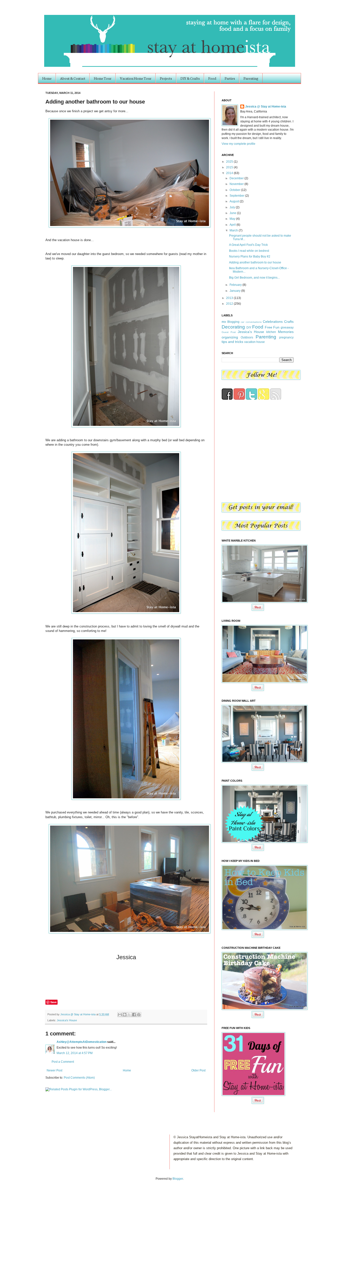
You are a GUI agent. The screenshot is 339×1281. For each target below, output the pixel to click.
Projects (166, 78)
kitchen (271, 332)
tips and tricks (232, 342)
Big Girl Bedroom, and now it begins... (254, 277)
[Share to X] (129, 1014)
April (233, 224)
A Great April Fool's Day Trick (248, 245)
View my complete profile (238, 144)
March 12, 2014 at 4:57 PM (75, 1053)
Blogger (177, 1178)
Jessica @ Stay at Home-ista (78, 1014)
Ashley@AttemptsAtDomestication (81, 1042)
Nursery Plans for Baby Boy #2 (249, 256)
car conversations (251, 322)
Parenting (250, 78)
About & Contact (72, 78)
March (234, 230)
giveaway (287, 327)
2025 (230, 161)
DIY (248, 327)
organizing (230, 337)
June (233, 213)
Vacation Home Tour (135, 78)
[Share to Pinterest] (138, 1014)
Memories (286, 332)
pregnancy (286, 337)
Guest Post (229, 332)
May (233, 218)
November (237, 184)
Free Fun (272, 327)
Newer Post (54, 1070)
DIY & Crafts (190, 78)
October (235, 190)
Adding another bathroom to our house (255, 262)
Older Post (198, 1070)
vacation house (254, 342)
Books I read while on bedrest (249, 251)
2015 (230, 167)
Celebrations (273, 322)
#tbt (224, 321)
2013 (230, 298)
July (233, 207)
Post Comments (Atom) (79, 1077)
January (235, 291)
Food (212, 78)
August (235, 201)
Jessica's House (67, 1020)
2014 (230, 173)
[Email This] (119, 1014)
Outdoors (247, 337)
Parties (230, 78)
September (237, 195)
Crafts (289, 322)
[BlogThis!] (124, 1014)
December (237, 178)
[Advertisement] (51, 1225)
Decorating (233, 326)
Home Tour (102, 78)
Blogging (233, 322)
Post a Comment (63, 1061)
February (236, 285)
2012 (230, 303)
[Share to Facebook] (134, 1014)
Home (47, 78)
